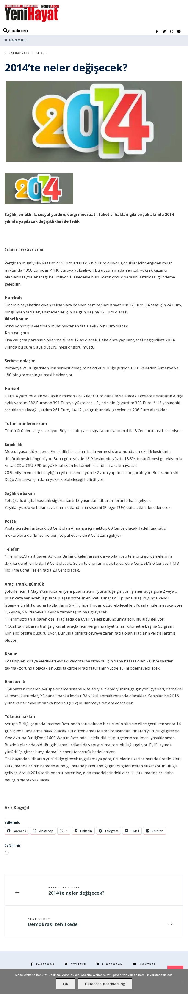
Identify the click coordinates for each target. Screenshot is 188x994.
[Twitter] (164, 31)
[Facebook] (156, 31)
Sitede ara (18, 30)
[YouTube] (178, 31)
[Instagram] (171, 31)
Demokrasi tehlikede (53, 922)
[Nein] (182, 981)
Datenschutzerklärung (105, 983)
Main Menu (17, 40)
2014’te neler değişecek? (76, 890)
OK (65, 983)
